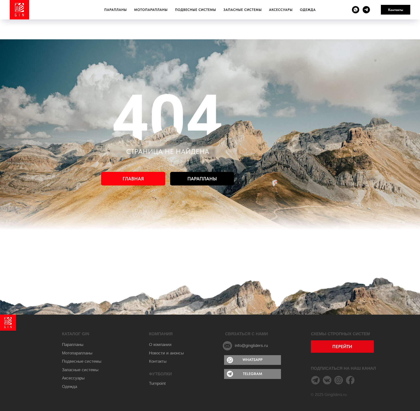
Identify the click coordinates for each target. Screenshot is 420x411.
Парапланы (115, 10)
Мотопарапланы (151, 10)
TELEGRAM (252, 373)
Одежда (308, 10)
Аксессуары (281, 10)
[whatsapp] (355, 9)
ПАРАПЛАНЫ (202, 179)
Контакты (395, 10)
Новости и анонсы (166, 353)
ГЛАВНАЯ (133, 179)
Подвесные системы (195, 10)
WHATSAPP (252, 359)
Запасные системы (242, 10)
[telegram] (366, 9)
